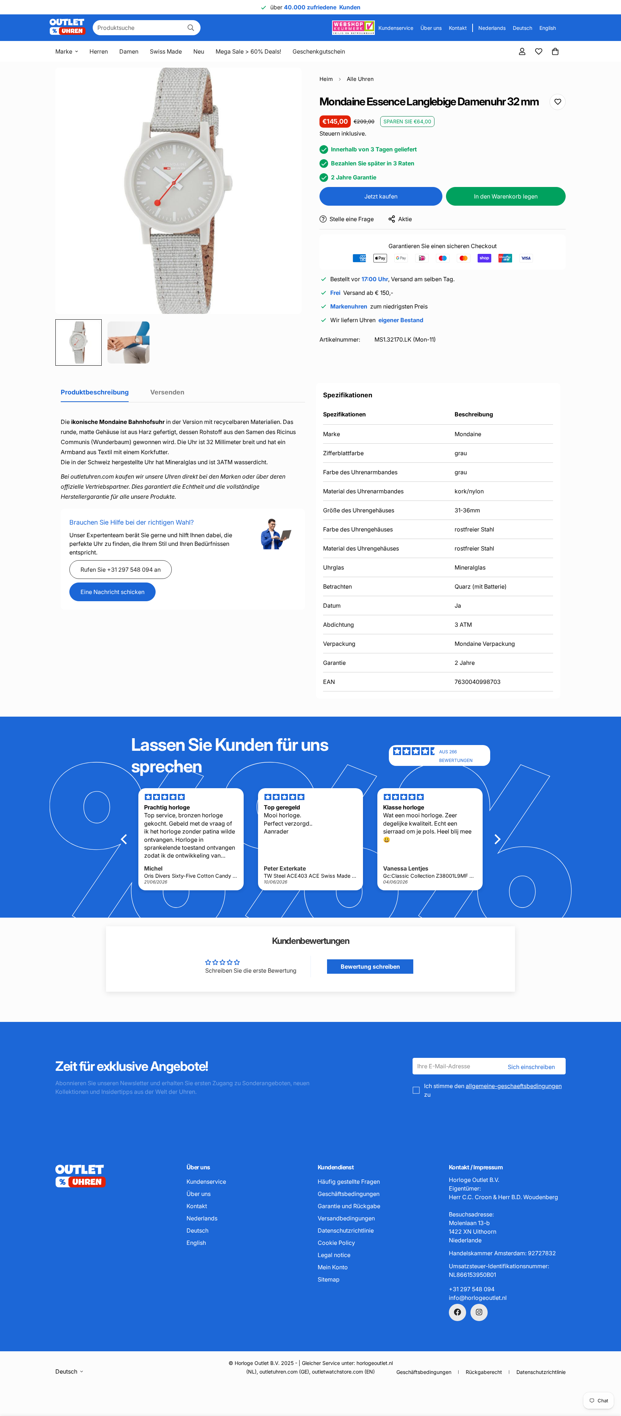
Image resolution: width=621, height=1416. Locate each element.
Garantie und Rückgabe (349, 1205)
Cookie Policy (336, 1242)
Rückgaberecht (484, 1372)
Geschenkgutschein (319, 51)
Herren (98, 51)
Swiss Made (166, 51)
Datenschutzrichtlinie (346, 1230)
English (547, 28)
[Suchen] (190, 28)
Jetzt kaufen (380, 196)
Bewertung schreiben (370, 966)
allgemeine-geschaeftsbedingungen (514, 1086)
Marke (63, 51)
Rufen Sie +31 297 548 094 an (120, 569)
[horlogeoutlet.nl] (68, 27)
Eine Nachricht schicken (112, 591)
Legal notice (334, 1254)
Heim (326, 79)
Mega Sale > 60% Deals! (248, 51)
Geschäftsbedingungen (349, 1193)
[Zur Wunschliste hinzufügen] (557, 102)
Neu (198, 51)
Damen (128, 51)
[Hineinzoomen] (286, 83)
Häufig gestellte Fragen (349, 1181)
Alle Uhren (360, 79)
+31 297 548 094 (471, 1288)
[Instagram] (479, 1312)
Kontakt (458, 28)
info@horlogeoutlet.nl (478, 1297)
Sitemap (329, 1279)
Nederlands (492, 28)
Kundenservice (395, 28)
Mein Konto (333, 1266)
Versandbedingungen (346, 1217)
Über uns (431, 28)
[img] (415, 755)
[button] (555, 51)
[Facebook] (457, 1312)
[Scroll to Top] (607, 1377)
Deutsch (522, 28)
